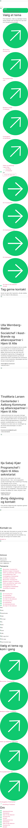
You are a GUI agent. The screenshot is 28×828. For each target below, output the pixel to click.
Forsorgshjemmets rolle (9, 574)
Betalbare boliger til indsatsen (11, 571)
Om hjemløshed (7, 595)
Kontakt (5, 818)
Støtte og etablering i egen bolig (12, 572)
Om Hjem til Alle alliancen (10, 599)
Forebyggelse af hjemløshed (10, 576)
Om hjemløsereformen (9, 597)
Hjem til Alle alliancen (9, 815)
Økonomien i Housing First (10, 569)
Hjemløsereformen (8, 811)
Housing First (6, 816)
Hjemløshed (6, 813)
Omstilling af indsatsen (9, 578)
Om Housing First (7, 593)
